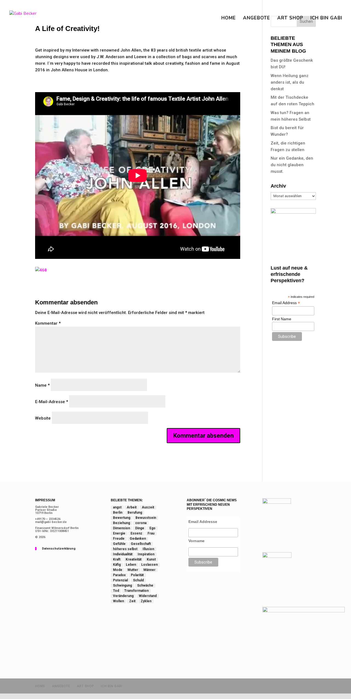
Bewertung (121, 518)
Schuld (138, 580)
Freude (118, 538)
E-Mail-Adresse (51, 401)
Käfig (117, 565)
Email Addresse (202, 521)
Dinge (139, 528)
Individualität (122, 554)
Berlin (117, 512)
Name (42, 385)
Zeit (132, 601)
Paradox (119, 575)
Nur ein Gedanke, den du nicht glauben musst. (292, 165)
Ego (152, 528)
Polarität (137, 575)
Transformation (136, 591)
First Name (281, 319)
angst (117, 507)
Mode (117, 570)
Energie (119, 533)
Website (43, 418)
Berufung (135, 512)
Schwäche (145, 585)
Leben (131, 565)
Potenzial (120, 580)
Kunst (151, 559)
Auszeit (148, 507)
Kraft (116, 559)
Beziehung (121, 523)
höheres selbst (125, 549)
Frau (151, 533)
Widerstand (148, 596)
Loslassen (149, 565)
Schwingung (122, 585)
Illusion (148, 549)
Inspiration (146, 554)
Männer (149, 570)
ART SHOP (290, 18)
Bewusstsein (145, 518)
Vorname (196, 541)
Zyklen (146, 601)
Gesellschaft (141, 544)
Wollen (118, 601)
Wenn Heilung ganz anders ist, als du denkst (289, 82)
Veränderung (123, 596)
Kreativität (133, 559)
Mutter (133, 570)
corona (140, 523)
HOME (228, 18)
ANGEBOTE (256, 18)
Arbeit (132, 507)
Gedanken (138, 538)
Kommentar (48, 323)
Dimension (121, 528)
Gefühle (119, 544)
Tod (116, 591)
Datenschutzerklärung (58, 548)
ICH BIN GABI (326, 18)
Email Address (286, 302)
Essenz (136, 533)
